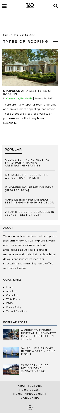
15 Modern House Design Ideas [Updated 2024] (34, 368)
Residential (26, 99)
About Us (11, 291)
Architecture (30, 386)
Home (6, 35)
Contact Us (12, 295)
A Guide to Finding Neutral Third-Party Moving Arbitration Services (27, 163)
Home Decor (30, 390)
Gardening (30, 398)
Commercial (12, 99)
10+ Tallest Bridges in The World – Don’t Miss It (38, 351)
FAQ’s (9, 303)
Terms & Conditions (16, 311)
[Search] (55, 5)
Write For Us (13, 299)
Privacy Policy (13, 307)
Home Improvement (30, 394)
